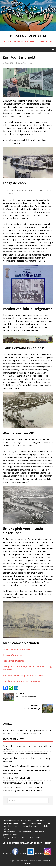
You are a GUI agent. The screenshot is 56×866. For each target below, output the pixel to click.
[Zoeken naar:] (28, 800)
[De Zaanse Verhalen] (28, 29)
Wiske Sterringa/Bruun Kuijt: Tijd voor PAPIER (23, 782)
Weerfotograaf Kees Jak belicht (16, 778)
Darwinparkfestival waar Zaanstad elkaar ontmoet (25, 753)
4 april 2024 (9, 63)
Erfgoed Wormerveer (12, 655)
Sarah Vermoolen (25, 63)
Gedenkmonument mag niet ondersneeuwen (24, 675)
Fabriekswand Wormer (13, 661)
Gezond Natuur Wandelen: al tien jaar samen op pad (26, 766)
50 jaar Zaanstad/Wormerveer (17, 649)
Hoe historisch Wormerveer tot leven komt (23, 681)
